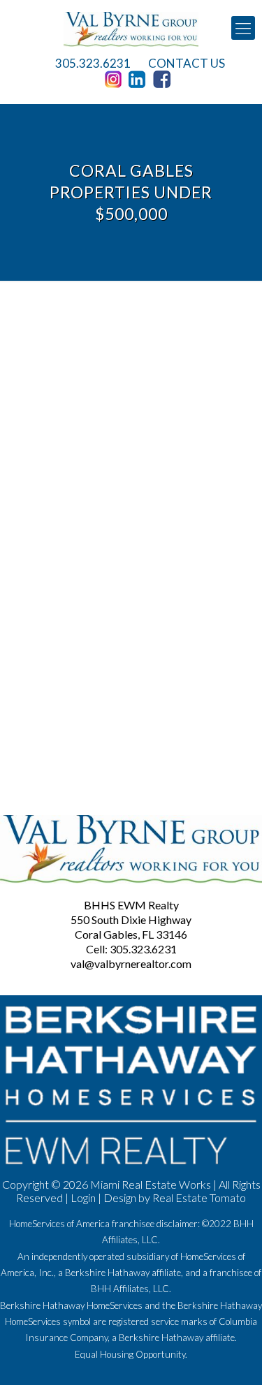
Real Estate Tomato (199, 1197)
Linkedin (140, 79)
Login (83, 1197)
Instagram (115, 79)
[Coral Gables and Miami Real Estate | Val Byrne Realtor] (131, 28)
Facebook (164, 79)
